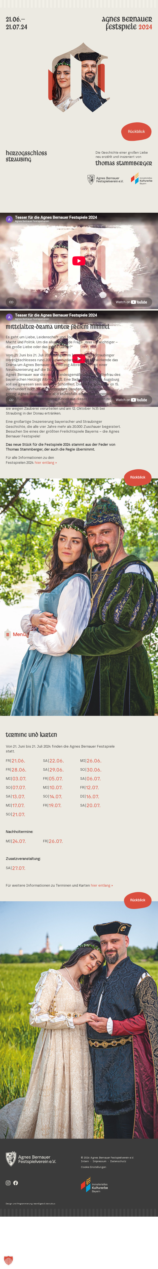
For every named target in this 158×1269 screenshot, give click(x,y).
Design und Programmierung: (20, 1204)
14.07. (56, 796)
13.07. (18, 796)
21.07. (18, 814)
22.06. (56, 760)
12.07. (92, 787)
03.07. (19, 778)
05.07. (56, 778)
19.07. (55, 805)
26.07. (56, 841)
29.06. (56, 769)
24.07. (19, 841)
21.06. (18, 760)
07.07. (19, 787)
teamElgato (39, 1204)
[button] (8, 1260)
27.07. (18, 868)
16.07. (92, 796)
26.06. (94, 760)
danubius (50, 1204)
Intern (85, 1161)
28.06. (19, 769)
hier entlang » (46, 463)
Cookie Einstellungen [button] (93, 1167)
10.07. (56, 787)
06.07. (94, 778)
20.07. (94, 805)
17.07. (18, 805)
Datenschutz (118, 1161)
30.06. (94, 769)
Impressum (99, 1161)
